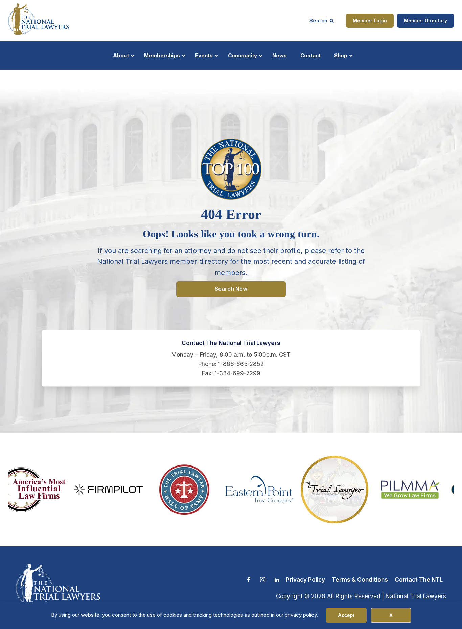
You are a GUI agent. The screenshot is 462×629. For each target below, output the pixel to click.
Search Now (231, 288)
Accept (346, 615)
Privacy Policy (305, 579)
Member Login (370, 20)
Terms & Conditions (360, 579)
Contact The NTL (419, 579)
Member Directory (425, 20)
